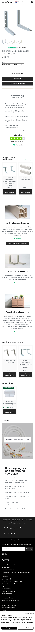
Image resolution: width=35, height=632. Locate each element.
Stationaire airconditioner (10, 565)
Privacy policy (29, 613)
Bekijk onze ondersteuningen (17, 243)
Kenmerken (17, 97)
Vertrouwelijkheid (7, 598)
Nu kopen (17, 79)
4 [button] (18, 458)
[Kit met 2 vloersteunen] (25, 169)
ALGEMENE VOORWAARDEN (10, 600)
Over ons (5, 576)
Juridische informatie (9, 603)
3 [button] (17, 458)
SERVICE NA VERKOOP (8, 608)
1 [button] (13, 458)
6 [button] (22, 458)
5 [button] (20, 458)
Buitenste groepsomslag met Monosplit (9, 403)
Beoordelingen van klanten (10, 584)
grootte (4, 62)
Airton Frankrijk (6, 589)
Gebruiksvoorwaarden (9, 591)
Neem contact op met (9, 605)
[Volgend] (33, 176)
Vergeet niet (8, 383)
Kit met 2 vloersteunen (25, 179)
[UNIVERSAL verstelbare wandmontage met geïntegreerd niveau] (9, 169)
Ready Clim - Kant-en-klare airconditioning (16, 572)
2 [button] (15, 458)
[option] (5, 42)
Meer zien (17, 239)
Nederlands (22, 2)
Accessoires (6, 567)
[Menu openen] (3, 2)
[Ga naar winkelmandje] (32, 2)
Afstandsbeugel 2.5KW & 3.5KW (9, 361)
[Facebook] (3, 554)
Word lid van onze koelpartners (12, 581)
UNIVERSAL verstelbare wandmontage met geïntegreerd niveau (9, 181)
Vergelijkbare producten (8, 158)
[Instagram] (6, 554)
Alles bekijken (29, 160)
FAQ (3, 586)
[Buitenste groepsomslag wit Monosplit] (9, 393)
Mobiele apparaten (8, 570)
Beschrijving (17, 95)
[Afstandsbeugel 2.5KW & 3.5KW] (9, 352)
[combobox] (22, 2)
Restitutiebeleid (7, 594)
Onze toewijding (7, 579)
